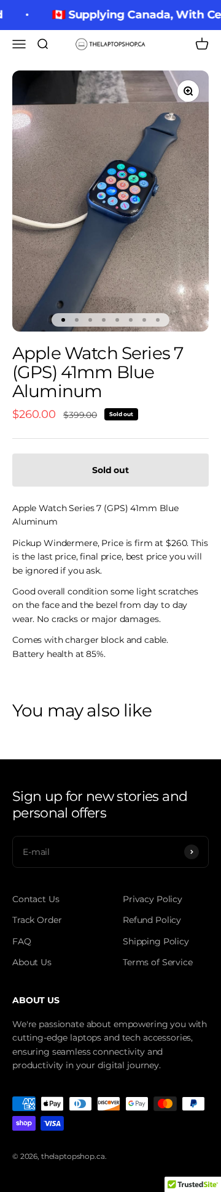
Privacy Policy (152, 899)
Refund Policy (152, 919)
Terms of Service (158, 962)
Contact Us (36, 899)
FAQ (21, 941)
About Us (32, 962)
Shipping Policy (156, 941)
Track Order (36, 919)
